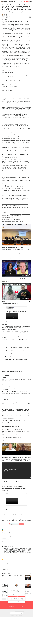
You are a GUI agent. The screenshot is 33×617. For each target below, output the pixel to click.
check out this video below (21, 278)
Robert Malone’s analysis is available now (9, 329)
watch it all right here (19, 221)
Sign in (30, 1)
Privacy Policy (22, 599)
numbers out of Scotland (8, 413)
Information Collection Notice (16, 599)
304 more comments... (5, 569)
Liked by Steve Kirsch (7, 547)
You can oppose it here (6, 150)
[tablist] (5, 539)
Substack (12, 615)
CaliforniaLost (5, 546)
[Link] (0, 19)
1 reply (5, 556)
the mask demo (14, 174)
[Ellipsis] (30, 546)
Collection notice (21, 611)
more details (7, 375)
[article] (16, 579)
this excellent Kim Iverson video (9, 159)
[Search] (21, 1)
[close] (24, 584)
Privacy (16, 611)
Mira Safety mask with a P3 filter (14, 257)
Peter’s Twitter (26, 407)
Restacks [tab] (7, 538)
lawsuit (6, 373)
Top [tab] (2, 573)
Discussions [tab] (8, 573)
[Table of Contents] (0, 309)
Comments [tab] (3, 538)
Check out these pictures (6, 384)
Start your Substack (14, 613)
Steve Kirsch (5, 14)
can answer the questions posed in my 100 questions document (15, 190)
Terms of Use (20, 598)
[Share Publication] (23, 1)
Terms (18, 611)
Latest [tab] (5, 573)
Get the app (20, 613)
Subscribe (26, 1)
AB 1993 (3, 142)
